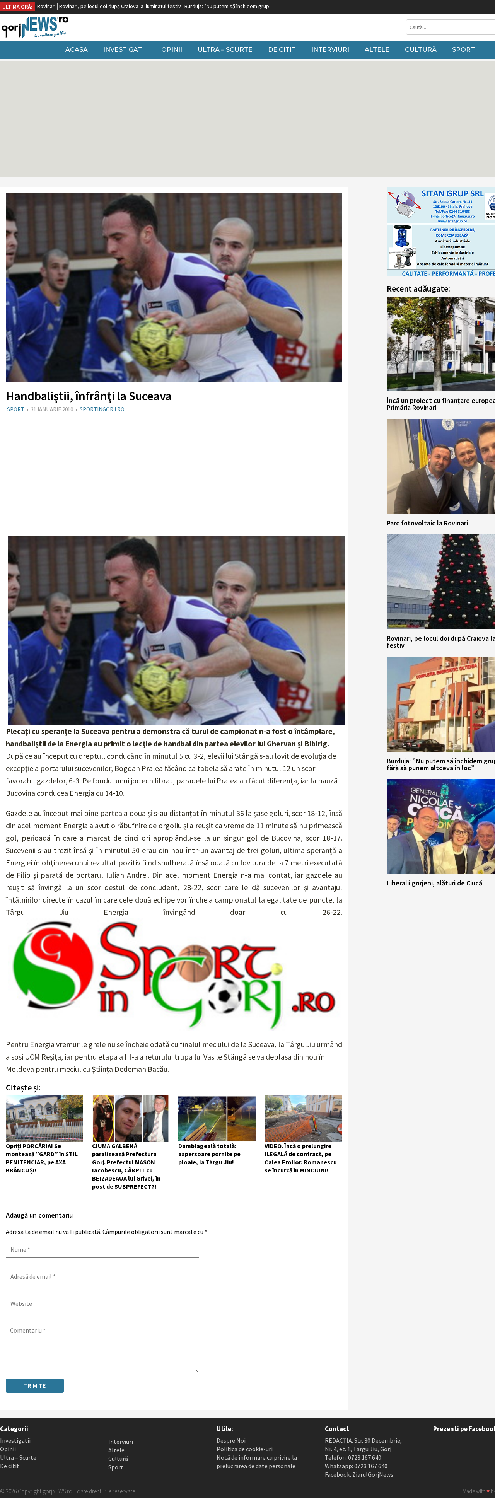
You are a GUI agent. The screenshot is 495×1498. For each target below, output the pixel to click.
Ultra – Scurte (225, 49)
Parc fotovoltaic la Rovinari (427, 523)
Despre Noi (231, 1440)
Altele (377, 49)
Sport (463, 49)
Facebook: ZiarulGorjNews (359, 1474)
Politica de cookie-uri (245, 1449)
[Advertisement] (174, 474)
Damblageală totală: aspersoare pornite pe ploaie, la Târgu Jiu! (209, 1154)
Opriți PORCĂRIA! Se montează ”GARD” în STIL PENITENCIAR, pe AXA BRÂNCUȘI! (42, 1158)
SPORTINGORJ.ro (102, 409)
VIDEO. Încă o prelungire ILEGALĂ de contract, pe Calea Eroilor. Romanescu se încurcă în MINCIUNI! (301, 1158)
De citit (282, 49)
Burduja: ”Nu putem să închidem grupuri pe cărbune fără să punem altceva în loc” (224, 6)
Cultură (421, 49)
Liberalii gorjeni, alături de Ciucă (434, 883)
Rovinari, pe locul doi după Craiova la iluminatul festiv (67, 6)
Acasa (76, 49)
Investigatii (124, 49)
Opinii (171, 49)
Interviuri (330, 49)
